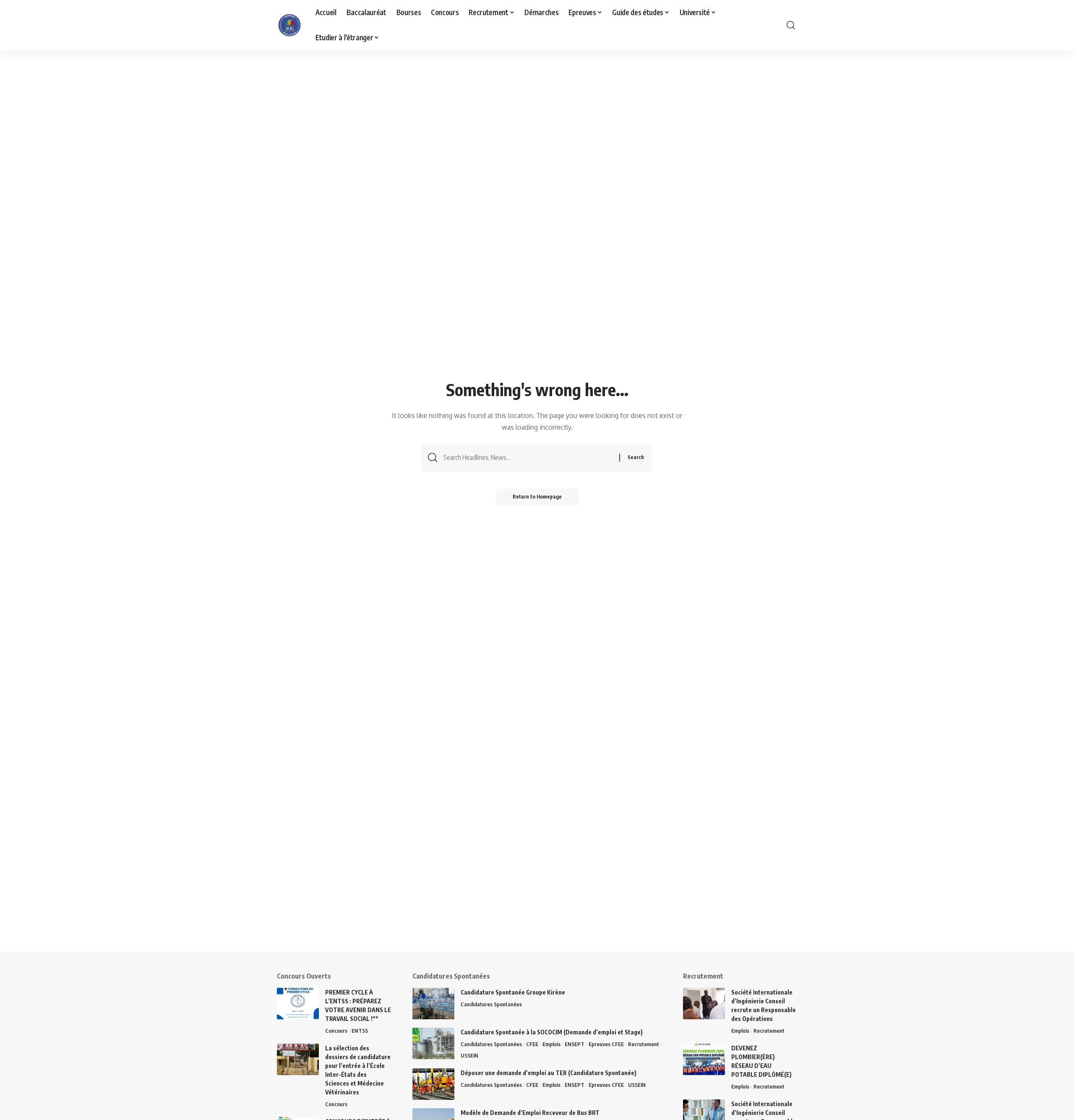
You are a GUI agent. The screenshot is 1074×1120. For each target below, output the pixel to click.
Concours (336, 1030)
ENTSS (360, 1030)
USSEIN (469, 1055)
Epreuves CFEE (606, 1044)
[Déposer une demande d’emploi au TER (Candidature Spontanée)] (433, 1084)
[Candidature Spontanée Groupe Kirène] (433, 1003)
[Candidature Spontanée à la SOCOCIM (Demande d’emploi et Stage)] (433, 1043)
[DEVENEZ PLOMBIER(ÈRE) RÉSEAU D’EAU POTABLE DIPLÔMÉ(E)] (704, 1059)
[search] (791, 25)
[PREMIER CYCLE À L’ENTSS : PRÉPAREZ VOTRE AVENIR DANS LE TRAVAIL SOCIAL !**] (298, 1003)
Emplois (551, 1044)
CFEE (532, 1044)
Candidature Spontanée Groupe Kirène (513, 992)
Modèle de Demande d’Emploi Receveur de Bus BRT (530, 1112)
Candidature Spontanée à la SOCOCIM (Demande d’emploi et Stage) (552, 1032)
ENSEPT (574, 1044)
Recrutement (643, 1044)
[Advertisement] (260, 893)
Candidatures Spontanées (491, 1004)
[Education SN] (289, 25)
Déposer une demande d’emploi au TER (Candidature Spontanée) (548, 1072)
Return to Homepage (537, 496)
